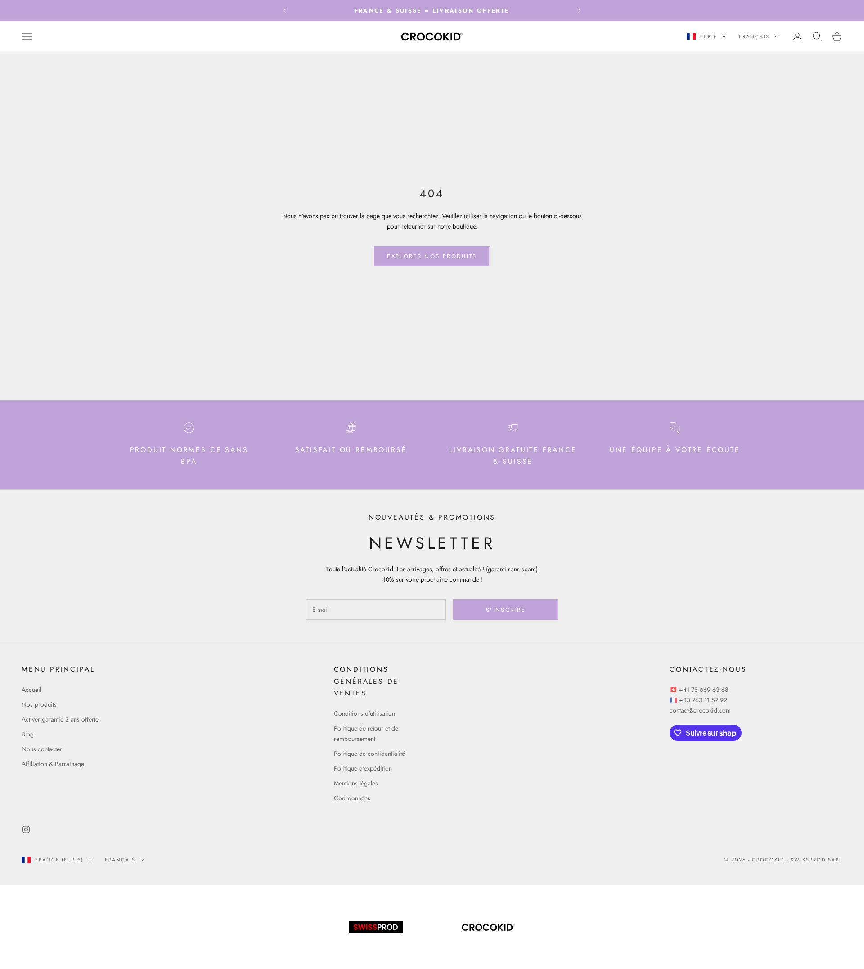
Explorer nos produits (432, 256)
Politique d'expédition (363, 768)
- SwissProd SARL (814, 859)
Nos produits (39, 704)
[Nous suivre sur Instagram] (26, 829)
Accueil (31, 689)
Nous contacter (42, 749)
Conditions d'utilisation (364, 713)
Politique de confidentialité (369, 753)
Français (754, 36)
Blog (28, 734)
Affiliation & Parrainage (53, 763)
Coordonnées (352, 798)
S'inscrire (505, 610)
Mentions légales (356, 783)
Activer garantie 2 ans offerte (60, 719)
